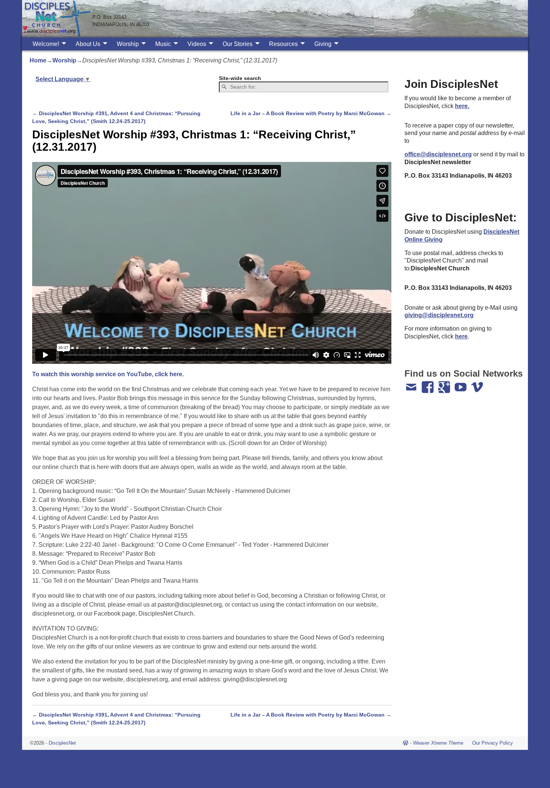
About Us (88, 44)
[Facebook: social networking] (428, 384)
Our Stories (238, 44)
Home (38, 60)
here (461, 336)
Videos (196, 44)
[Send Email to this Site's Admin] (411, 384)
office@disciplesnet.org (438, 154)
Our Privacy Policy (492, 743)
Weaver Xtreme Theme (438, 743)
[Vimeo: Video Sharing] (477, 384)
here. (462, 106)
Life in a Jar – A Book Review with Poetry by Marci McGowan (310, 113)
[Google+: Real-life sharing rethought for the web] (444, 384)
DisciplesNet (62, 743)
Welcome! (46, 44)
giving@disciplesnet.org (439, 315)
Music (163, 44)
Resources (283, 44)
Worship (128, 44)
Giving (322, 44)
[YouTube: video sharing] (461, 384)
